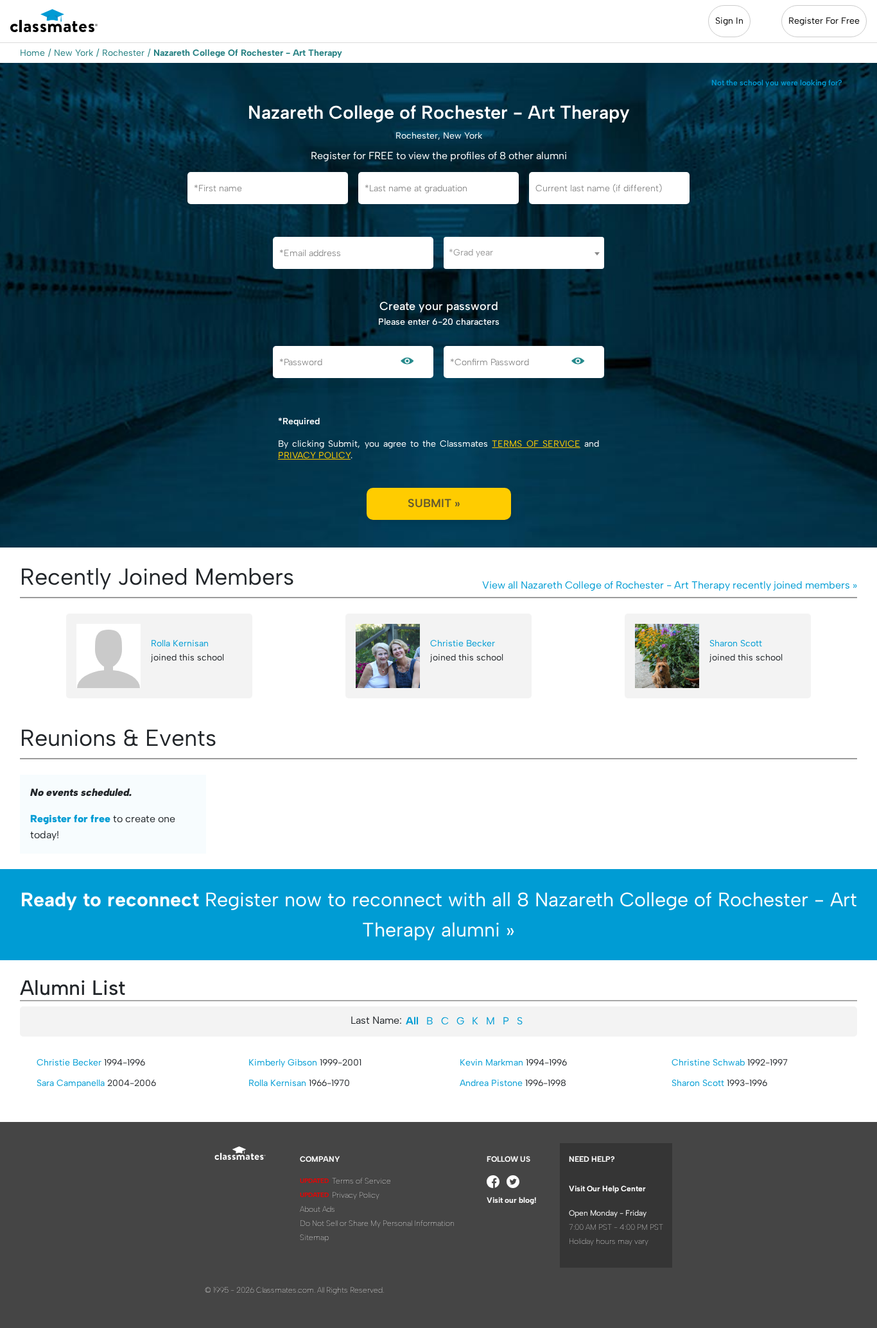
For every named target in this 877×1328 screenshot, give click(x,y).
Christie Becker (462, 643)
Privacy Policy (314, 455)
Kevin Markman (491, 1062)
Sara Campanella (71, 1083)
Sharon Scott (735, 643)
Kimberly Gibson (282, 1062)
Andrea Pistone (491, 1083)
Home (32, 52)
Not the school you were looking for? (776, 82)
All (412, 1021)
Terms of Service (536, 443)
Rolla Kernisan (180, 643)
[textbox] (524, 252)
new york (73, 52)
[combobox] (524, 253)
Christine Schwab (708, 1062)
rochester (123, 52)
